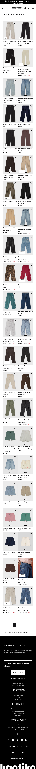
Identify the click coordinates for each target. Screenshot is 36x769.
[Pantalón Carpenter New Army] (10, 408)
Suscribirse (18, 672)
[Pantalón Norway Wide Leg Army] (10, 190)
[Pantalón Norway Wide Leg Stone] (25, 164)
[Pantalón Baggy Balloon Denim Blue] (25, 87)
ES (23, 758)
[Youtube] (22, 740)
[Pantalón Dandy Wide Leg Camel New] (10, 217)
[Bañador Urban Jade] (25, 517)
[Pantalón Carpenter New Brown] (25, 381)
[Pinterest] (13, 740)
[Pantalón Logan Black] (10, 113)
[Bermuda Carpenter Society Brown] (10, 568)
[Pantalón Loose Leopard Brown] (10, 273)
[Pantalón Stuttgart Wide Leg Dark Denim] (25, 301)
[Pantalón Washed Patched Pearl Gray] (10, 327)
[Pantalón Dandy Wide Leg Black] (25, 190)
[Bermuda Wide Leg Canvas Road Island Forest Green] (10, 436)
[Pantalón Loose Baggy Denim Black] (10, 245)
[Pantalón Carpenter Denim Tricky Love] (25, 596)
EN (26, 758)
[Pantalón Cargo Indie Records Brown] (10, 355)
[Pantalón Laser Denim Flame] (25, 327)
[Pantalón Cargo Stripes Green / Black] (25, 408)
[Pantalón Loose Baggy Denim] (25, 217)
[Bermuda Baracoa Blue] (10, 491)
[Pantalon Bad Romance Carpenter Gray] (10, 30)
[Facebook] (26, 740)
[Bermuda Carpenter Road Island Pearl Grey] (25, 436)
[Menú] (3, 7)
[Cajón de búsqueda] (25, 8)
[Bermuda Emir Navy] (10, 541)
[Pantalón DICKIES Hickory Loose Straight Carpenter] (25, 57)
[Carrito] (33, 8)
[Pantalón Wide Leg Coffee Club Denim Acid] (10, 87)
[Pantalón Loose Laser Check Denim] (25, 245)
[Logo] (17, 7)
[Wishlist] (29, 8)
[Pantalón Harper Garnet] (25, 273)
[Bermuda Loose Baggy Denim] (10, 464)
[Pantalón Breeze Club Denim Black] (10, 57)
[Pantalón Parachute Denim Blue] (25, 568)
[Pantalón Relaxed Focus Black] (10, 138)
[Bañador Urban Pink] (10, 517)
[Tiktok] (17, 740)
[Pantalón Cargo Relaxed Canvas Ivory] (10, 596)
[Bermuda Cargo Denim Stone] (25, 491)
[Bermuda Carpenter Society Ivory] (25, 541)
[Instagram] (8, 740)
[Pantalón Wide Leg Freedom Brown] (10, 164)
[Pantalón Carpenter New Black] (25, 355)
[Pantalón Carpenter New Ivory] (10, 381)
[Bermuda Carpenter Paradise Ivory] (25, 464)
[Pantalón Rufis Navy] (25, 113)
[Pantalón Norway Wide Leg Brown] (25, 138)
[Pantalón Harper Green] (10, 301)
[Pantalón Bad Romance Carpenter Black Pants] (25, 30)
